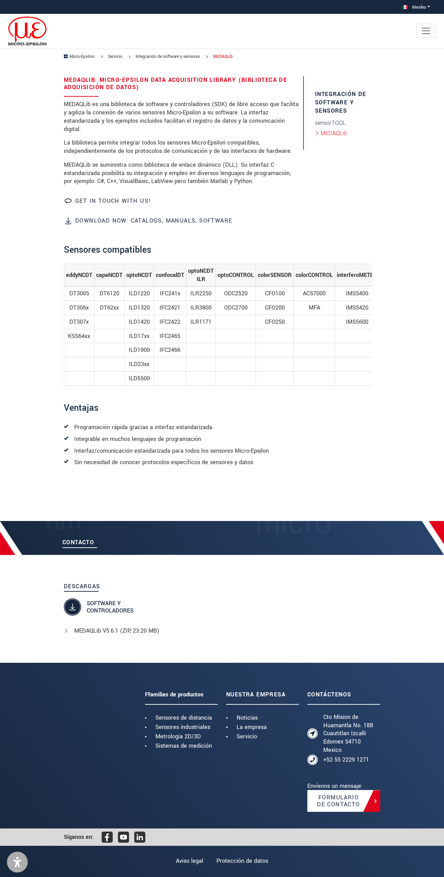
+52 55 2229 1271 (346, 760)
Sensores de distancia (183, 717)
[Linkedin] (139, 837)
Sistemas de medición (183, 745)
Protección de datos (242, 861)
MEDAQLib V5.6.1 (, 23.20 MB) (116, 631)
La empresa (252, 727)
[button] (17, 862)
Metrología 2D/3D (178, 736)
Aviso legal (189, 861)
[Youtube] (123, 837)
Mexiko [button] (418, 7)
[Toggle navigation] (426, 31)
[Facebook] (107, 837)
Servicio (247, 736)
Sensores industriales (182, 727)
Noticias (247, 717)
